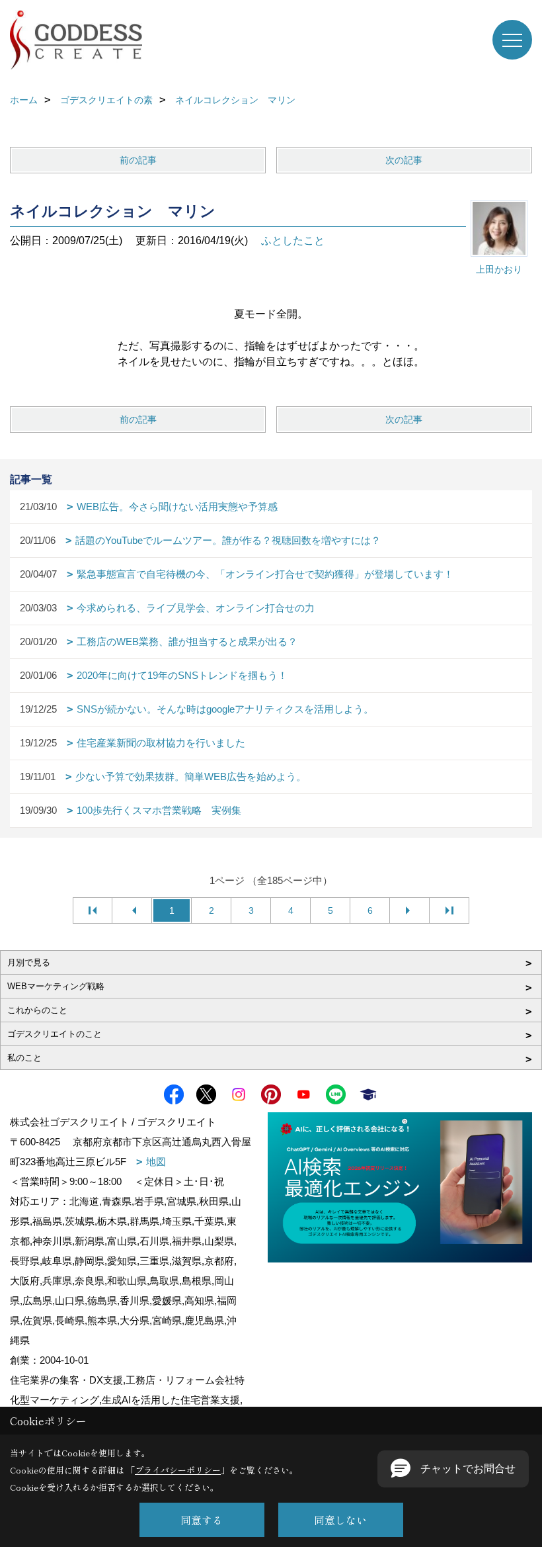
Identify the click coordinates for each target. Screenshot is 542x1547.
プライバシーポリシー (178, 1470)
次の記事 (403, 160)
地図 (156, 1161)
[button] (453, 1468)
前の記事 (138, 160)
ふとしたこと (293, 240)
